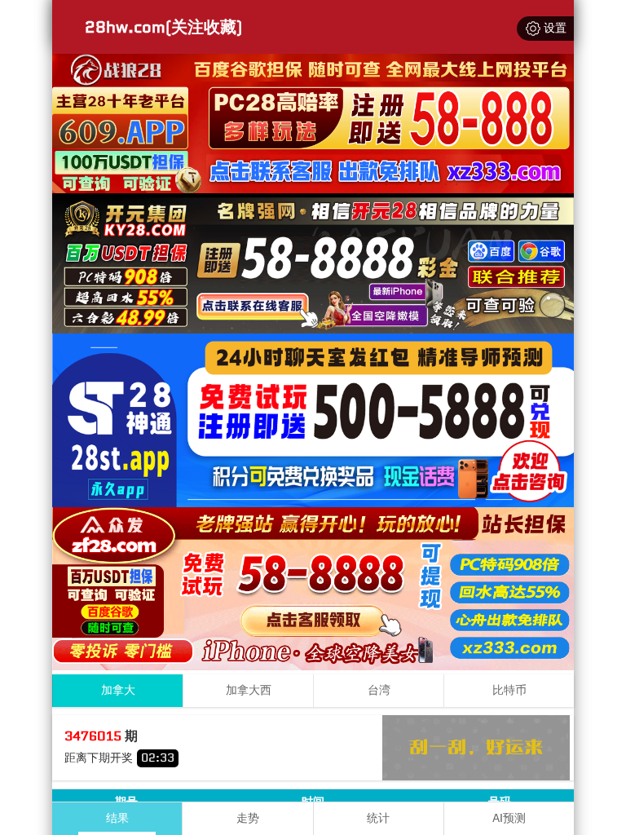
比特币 (509, 690)
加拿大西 (248, 690)
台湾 (379, 690)
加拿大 (118, 690)
